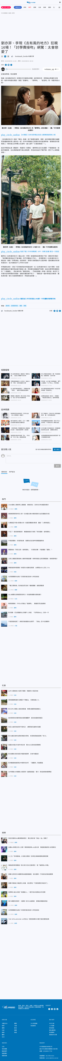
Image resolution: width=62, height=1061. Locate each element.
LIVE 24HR (6, 7)
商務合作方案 (53, 1034)
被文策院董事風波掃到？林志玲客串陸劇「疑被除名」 (36, 390)
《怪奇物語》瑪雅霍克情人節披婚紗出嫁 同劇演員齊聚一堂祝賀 (5, 430)
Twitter (46, 1009)
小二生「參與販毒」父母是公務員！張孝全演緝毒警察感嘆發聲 (4, 858)
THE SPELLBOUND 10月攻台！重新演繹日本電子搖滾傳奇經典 (4, 921)
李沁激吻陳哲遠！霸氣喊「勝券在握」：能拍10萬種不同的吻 (5, 376)
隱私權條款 (52, 1030)
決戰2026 (18, 7)
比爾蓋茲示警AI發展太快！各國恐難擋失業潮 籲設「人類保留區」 (4, 525)
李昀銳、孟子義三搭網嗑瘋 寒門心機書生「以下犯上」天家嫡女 (36, 383)
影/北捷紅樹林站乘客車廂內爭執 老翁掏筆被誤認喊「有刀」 (4, 738)
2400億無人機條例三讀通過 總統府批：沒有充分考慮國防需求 (4, 507)
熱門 (30, 7)
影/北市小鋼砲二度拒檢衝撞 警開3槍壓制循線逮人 (4, 711)
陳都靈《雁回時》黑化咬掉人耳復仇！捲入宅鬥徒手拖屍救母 (5, 398)
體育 (49, 7)
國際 (15, 527)
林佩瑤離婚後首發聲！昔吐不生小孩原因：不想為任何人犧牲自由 (36, 423)
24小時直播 (34, 1023)
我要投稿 (4, 1055)
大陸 (16, 625)
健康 (16, 589)
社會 (39, 7)
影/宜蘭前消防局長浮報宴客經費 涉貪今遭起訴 (4, 756)
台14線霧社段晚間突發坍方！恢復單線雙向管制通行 (4, 597)
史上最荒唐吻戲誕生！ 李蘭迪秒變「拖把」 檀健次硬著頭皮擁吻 (5, 390)
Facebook (49, 1009)
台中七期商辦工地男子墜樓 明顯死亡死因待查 (4, 693)
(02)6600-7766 (47, 1051)
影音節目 (33, 1025)
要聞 (34, 7)
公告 (3, 1046)
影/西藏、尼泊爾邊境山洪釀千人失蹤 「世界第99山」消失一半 (4, 615)
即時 (25, 7)
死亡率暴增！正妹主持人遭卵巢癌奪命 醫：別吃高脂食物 (36, 415)
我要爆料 (4, 1053)
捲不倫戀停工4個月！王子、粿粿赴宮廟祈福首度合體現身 (5, 423)
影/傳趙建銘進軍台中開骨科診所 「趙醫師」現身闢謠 (4, 765)
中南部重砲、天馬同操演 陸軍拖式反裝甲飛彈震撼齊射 (4, 543)
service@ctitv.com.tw (52, 1058)
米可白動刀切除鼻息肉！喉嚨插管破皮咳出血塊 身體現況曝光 (36, 430)
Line (55, 1009)
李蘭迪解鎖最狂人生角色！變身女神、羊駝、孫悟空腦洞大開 (5, 383)
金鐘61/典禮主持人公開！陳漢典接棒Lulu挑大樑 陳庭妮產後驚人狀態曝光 (4, 849)
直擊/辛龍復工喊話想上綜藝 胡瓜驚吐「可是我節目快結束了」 (4, 885)
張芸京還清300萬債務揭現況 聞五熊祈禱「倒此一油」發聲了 (4, 840)
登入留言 (57, 449)
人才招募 (51, 1025)
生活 (54, 7)
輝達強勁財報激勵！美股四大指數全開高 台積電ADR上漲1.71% (4, 570)
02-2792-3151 (50, 1055)
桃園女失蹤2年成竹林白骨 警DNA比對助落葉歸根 (4, 747)
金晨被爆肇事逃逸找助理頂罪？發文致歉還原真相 (36, 437)
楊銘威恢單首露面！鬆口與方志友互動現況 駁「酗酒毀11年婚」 (4, 867)
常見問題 (4, 1049)
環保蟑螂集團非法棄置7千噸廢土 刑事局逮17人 (4, 702)
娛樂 (44, 7)
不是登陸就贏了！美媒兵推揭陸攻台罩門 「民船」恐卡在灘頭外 (4, 624)
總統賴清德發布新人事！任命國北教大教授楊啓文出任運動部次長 (4, 516)
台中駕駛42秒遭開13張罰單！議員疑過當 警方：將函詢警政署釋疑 (4, 774)
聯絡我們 (4, 1051)
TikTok (57, 1009)
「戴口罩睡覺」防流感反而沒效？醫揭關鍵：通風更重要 (4, 588)
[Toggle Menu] (59, 7)
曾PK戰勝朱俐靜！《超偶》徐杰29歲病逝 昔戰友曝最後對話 (4, 903)
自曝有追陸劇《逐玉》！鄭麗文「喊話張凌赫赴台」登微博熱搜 (36, 398)
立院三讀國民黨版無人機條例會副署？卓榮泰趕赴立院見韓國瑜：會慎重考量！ (4, 561)
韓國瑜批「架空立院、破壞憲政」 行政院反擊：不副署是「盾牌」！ (4, 552)
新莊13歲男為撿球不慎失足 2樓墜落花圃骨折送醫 (4, 729)
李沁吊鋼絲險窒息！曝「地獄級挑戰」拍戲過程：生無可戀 (36, 376)
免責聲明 (51, 1032)
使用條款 (51, 1028)
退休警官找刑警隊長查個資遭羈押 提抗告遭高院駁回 (4, 720)
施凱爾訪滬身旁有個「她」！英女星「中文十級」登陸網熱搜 (5, 437)
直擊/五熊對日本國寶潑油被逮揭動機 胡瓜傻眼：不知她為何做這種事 (4, 876)
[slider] (18, 69)
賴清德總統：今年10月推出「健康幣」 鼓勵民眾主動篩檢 (4, 606)
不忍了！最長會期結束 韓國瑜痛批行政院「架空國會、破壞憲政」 (4, 534)
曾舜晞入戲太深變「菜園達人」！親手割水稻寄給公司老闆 (4, 894)
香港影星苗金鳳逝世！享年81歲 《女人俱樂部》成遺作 (5, 415)
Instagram (52, 1009)
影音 (15, 1028)
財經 (15, 572)
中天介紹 (51, 1023)
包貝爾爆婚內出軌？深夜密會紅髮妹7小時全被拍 (4, 579)
